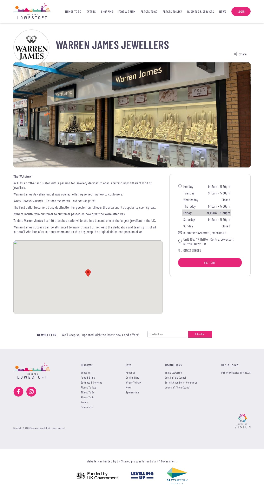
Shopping (107, 11)
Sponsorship (132, 392)
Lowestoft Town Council (177, 387)
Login (241, 11)
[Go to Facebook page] (18, 392)
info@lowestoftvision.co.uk (236, 372)
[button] (88, 273)
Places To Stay (172, 11)
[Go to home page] (36, 11)
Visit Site (210, 262)
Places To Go (149, 11)
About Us (130, 372)
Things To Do (73, 11)
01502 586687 (192, 250)
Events (91, 11)
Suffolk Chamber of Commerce (181, 382)
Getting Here (132, 377)
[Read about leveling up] (142, 476)
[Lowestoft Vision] (243, 421)
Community (87, 407)
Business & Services (200, 11)
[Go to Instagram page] (31, 392)
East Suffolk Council (175, 377)
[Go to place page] (31, 47)
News (222, 11)
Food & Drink (126, 11)
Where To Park (133, 382)
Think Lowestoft (173, 372)
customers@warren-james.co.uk (204, 232)
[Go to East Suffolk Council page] (177, 476)
